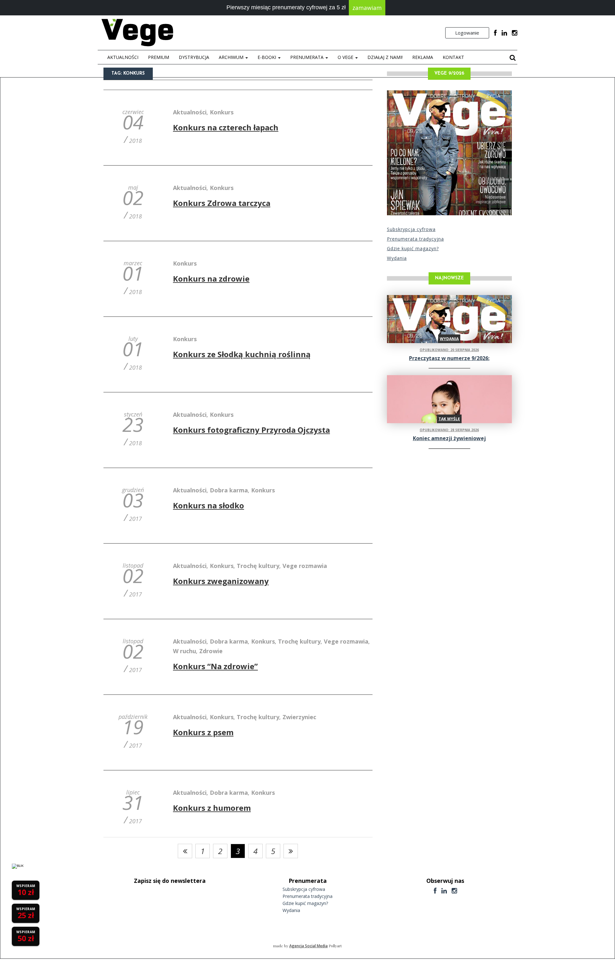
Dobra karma (229, 490)
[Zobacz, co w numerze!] (449, 152)
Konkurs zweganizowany (221, 581)
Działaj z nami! (385, 57)
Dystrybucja (194, 57)
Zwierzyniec (299, 717)
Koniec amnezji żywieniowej (449, 438)
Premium (158, 57)
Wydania (397, 258)
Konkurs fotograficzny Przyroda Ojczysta (251, 429)
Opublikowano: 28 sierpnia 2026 (449, 430)
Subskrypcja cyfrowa (411, 229)
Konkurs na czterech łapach (225, 127)
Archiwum (232, 57)
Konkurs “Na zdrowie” (215, 666)
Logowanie (467, 32)
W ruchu (184, 651)
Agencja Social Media (308, 946)
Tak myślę (449, 419)
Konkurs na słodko (208, 505)
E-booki (267, 57)
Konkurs (222, 112)
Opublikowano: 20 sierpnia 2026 (449, 350)
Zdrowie (211, 651)
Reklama (422, 57)
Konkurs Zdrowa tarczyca (221, 203)
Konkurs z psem (203, 732)
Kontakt (453, 57)
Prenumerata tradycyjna (415, 239)
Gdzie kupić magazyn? (413, 248)
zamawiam (367, 8)
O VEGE (346, 57)
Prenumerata (307, 57)
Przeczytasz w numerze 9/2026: (449, 358)
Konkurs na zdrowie (211, 278)
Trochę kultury (258, 566)
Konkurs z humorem (212, 807)
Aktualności (122, 57)
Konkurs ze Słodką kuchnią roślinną (242, 354)
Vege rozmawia (305, 566)
